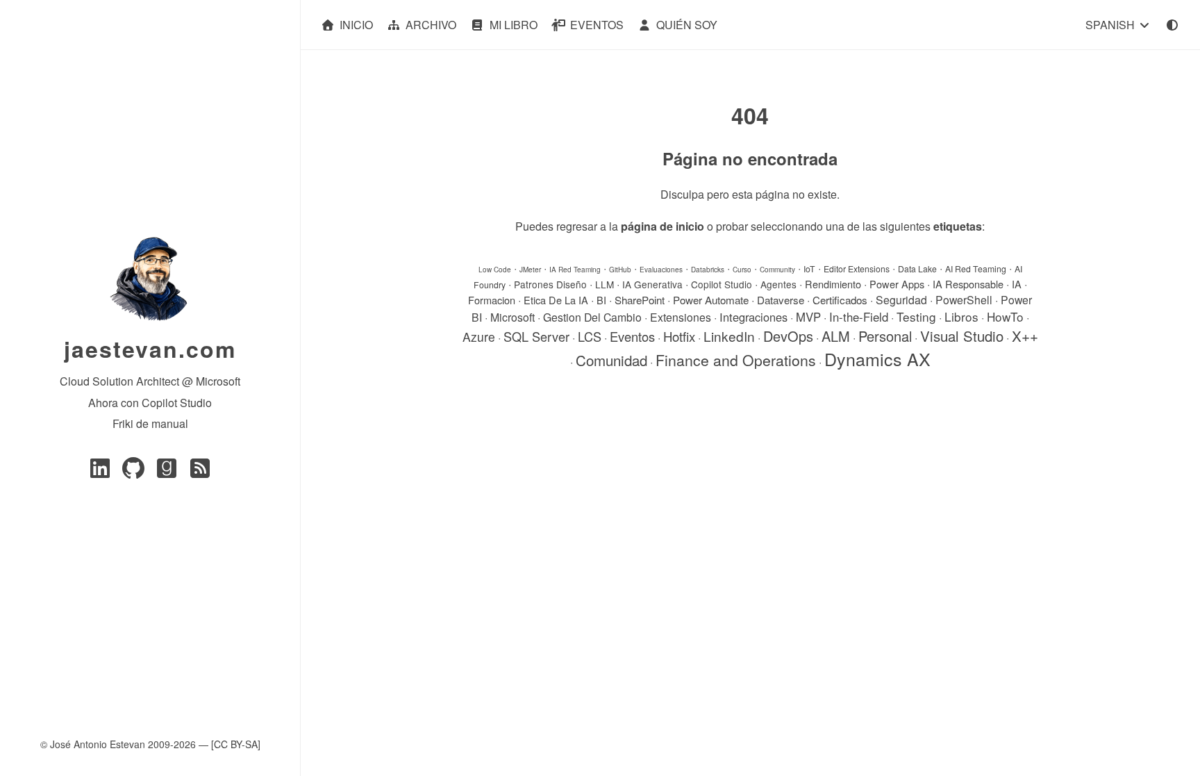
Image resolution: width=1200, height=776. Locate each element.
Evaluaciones (661, 269)
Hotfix (679, 336)
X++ (1025, 335)
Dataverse (780, 299)
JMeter (530, 269)
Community (777, 269)
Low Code (494, 269)
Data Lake (917, 268)
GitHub (620, 269)
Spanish (1111, 25)
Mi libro (514, 25)
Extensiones (680, 317)
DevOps (788, 336)
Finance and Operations (736, 359)
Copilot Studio (721, 284)
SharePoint (640, 299)
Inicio (356, 25)
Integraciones (753, 316)
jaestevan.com (150, 349)
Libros (961, 316)
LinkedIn (729, 336)
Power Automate (711, 299)
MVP (808, 316)
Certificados (839, 299)
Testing (916, 316)
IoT (809, 268)
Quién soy (686, 25)
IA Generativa (652, 284)
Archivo (431, 25)
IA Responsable (968, 283)
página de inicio (662, 226)
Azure (478, 336)
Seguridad (901, 300)
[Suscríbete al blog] (200, 472)
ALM (836, 336)
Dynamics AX (877, 358)
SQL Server (536, 336)
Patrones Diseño (550, 284)
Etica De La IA (556, 299)
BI (601, 299)
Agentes (778, 284)
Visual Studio (961, 336)
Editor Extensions (857, 268)
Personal (885, 336)
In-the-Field (858, 316)
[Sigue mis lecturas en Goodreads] (167, 472)
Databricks (707, 269)
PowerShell (963, 300)
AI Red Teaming (975, 268)
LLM (604, 284)
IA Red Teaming (575, 269)
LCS (589, 336)
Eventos (597, 25)
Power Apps (896, 283)
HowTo (1005, 316)
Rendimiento (833, 283)
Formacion (491, 299)
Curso (742, 269)
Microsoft (512, 317)
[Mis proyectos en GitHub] (133, 472)
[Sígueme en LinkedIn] (100, 472)
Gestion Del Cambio (592, 317)
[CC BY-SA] (235, 744)
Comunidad (611, 359)
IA (1017, 283)
